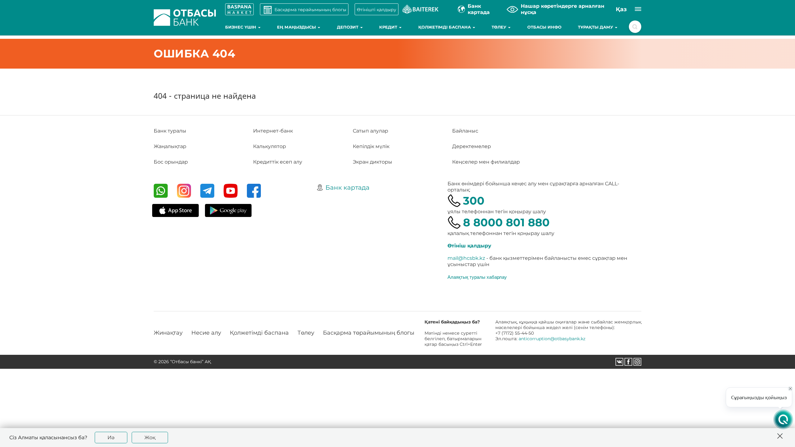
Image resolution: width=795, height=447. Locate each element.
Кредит (388, 27)
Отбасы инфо (544, 27)
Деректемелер (471, 146)
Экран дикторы (372, 162)
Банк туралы (170, 131)
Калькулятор (269, 146)
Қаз (621, 9)
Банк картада (347, 187)
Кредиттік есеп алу (277, 162)
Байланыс (465, 131)
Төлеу (499, 27)
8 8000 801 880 (506, 222)
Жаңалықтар (170, 146)
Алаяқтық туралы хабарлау (477, 277)
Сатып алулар (370, 131)
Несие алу (206, 332)
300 (473, 200)
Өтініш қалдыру (469, 246)
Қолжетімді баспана (445, 27)
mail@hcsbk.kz (466, 258)
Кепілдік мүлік (371, 146)
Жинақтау (168, 332)
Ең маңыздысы (297, 27)
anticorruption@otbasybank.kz (552, 338)
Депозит (348, 27)
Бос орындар (171, 162)
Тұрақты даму (596, 27)
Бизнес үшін (241, 27)
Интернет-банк (273, 131)
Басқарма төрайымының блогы (368, 332)
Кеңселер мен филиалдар (486, 162)
